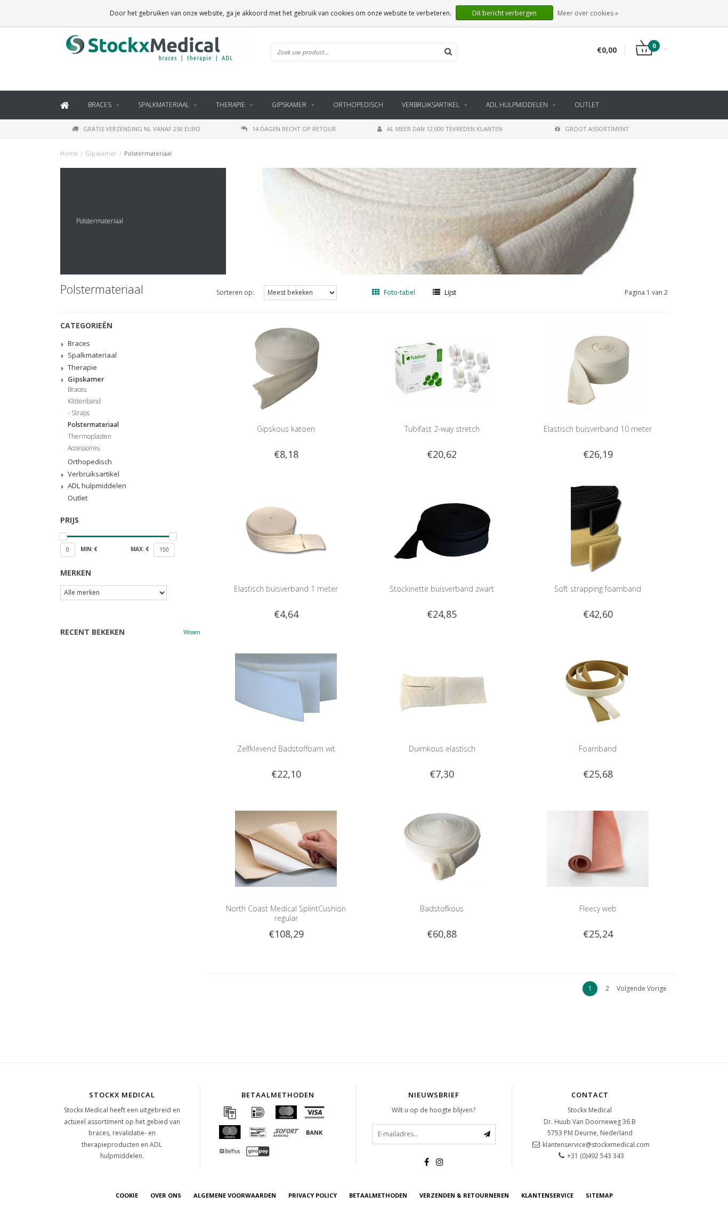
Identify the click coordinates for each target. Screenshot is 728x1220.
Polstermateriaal (148, 153)
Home (69, 153)
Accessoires (84, 448)
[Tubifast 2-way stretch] (442, 368)
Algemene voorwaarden (234, 1195)
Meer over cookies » (587, 13)
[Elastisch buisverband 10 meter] (598, 368)
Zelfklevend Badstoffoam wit (286, 749)
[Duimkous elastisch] (442, 687)
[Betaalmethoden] (229, 1112)
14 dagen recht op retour (294, 129)
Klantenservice (547, 1195)
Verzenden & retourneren (464, 1195)
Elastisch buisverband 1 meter (286, 589)
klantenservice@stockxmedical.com (596, 1144)
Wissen (191, 632)
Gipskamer (289, 104)
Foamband (598, 749)
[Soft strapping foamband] (598, 527)
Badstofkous (442, 908)
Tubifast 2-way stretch (442, 429)
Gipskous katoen (286, 429)
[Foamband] (598, 687)
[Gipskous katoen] (286, 368)
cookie (127, 1195)
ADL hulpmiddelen (517, 104)
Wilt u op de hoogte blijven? (433, 1109)
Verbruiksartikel (430, 104)
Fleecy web (598, 908)
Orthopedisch (358, 104)
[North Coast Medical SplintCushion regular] (286, 847)
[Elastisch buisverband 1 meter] (286, 527)
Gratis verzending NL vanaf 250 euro (141, 129)
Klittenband (84, 401)
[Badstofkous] (442, 847)
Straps (80, 413)
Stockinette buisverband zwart (442, 589)
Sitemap (599, 1195)
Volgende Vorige (642, 988)
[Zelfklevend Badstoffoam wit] (286, 687)
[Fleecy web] (598, 847)
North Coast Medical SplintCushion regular (286, 913)
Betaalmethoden (378, 1195)
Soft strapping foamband (597, 589)
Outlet (587, 104)
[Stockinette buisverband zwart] (442, 527)
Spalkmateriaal (163, 104)
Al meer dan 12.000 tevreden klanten (445, 129)
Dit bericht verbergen (504, 13)
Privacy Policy (312, 1195)
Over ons (165, 1195)
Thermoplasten (89, 436)
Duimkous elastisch (442, 749)
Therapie (230, 104)
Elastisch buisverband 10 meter (598, 429)
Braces (99, 104)
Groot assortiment (597, 129)
